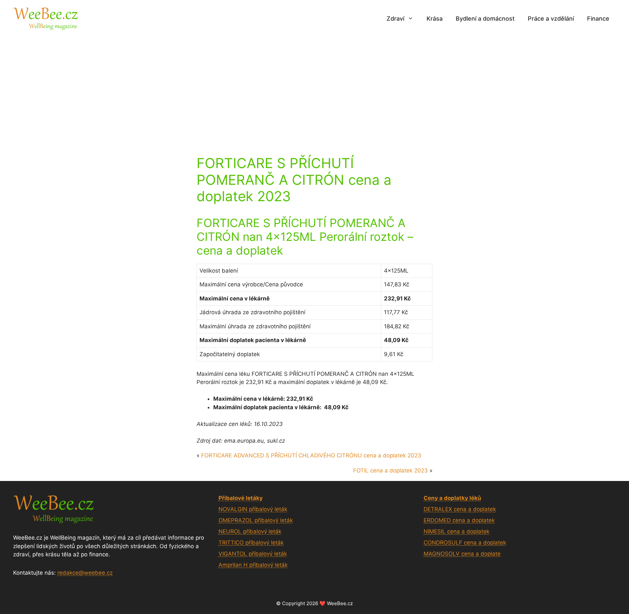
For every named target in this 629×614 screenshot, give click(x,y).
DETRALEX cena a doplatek (460, 509)
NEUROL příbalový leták (250, 531)
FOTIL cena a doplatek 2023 (390, 470)
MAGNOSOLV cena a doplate (462, 553)
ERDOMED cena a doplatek (459, 520)
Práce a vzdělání (551, 18)
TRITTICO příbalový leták (251, 542)
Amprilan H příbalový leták (253, 565)
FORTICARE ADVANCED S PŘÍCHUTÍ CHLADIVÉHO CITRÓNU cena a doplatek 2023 (311, 455)
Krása (435, 18)
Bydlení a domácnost (485, 18)
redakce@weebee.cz (85, 572)
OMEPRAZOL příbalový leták (256, 520)
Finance (598, 18)
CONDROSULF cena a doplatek (465, 542)
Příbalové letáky (241, 498)
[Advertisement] (314, 86)
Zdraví (395, 18)
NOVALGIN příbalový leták (253, 509)
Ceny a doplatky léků (452, 498)
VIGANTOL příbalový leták (253, 553)
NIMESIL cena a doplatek (456, 531)
